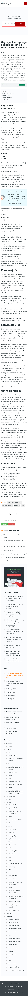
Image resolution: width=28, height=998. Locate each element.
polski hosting (15, 502)
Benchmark (6, 101)
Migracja (11, 832)
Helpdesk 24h (18, 986)
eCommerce (12, 954)
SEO (9, 957)
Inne (20, 18)
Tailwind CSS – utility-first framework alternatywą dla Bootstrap (14, 639)
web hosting (17, 505)
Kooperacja (11, 867)
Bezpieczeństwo (13, 922)
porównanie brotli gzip (7, 505)
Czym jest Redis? (9, 550)
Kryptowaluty (12, 945)
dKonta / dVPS (12, 805)
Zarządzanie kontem (14, 929)
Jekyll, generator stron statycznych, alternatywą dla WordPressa (14, 631)
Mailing (10, 951)
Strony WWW (12, 829)
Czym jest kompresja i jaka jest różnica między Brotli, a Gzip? (14, 676)
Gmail (10, 887)
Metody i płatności (14, 781)
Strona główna (12, 16)
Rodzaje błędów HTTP (15, 820)
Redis (10, 816)
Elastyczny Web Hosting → (13, 989)
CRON (10, 857)
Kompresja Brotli (7, 97)
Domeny (8, 749)
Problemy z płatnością (15, 785)
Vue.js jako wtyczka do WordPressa (13, 646)
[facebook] (10, 514)
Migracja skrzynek (13, 910)
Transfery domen (13, 764)
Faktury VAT (12, 775)
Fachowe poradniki (9, 986)
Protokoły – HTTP (11, 689)
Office (10, 746)
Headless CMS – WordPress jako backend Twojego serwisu (14, 606)
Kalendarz (9, 913)
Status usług (21, 983)
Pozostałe (9, 916)
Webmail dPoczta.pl (14, 901)
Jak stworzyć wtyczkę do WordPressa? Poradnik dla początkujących (14, 614)
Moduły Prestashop (14, 925)
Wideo (10, 960)
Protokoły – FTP (11, 699)
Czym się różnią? (7, 99)
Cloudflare (11, 854)
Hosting (15, 18)
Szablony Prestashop (14, 941)
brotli (9, 502)
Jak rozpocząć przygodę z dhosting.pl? (15, 554)
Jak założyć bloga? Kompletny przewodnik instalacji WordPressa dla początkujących (15, 623)
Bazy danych (12, 844)
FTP (9, 870)
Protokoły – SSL (10, 692)
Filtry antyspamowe (14, 879)
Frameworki (12, 964)
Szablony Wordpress (14, 938)
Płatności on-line (11, 796)
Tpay (9, 799)
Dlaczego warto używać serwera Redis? (13, 542)
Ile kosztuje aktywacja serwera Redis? (15, 547)
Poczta (8, 873)
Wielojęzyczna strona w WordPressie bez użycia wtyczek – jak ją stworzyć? (14, 653)
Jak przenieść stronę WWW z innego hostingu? (14, 559)
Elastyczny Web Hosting (15, 863)
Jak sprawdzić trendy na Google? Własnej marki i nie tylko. (14, 683)
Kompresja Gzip (7, 95)
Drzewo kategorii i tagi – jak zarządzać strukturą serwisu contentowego (14, 598)
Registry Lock (12, 755)
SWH (9, 847)
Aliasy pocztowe (13, 876)
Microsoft (9, 743)
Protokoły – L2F (10, 695)
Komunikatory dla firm (15, 948)
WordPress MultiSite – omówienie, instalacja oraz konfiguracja (14, 661)
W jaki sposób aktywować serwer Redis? (13, 536)
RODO (10, 788)
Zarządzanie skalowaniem (16, 970)
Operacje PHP (12, 808)
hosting (23, 505)
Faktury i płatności (11, 772)
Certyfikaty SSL (12, 851)
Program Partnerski (14, 919)
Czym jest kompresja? (9, 93)
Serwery (10, 826)
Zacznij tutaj (12, 836)
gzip (20, 502)
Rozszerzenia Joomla (14, 932)
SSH (9, 823)
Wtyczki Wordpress (14, 967)
